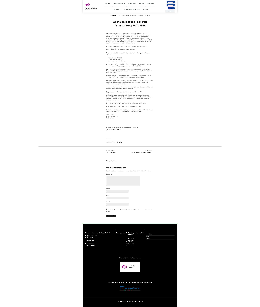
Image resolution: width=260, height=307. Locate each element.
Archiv (119, 15)
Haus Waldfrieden (116, 9)
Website (108, 201)
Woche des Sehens (111, 152)
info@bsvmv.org (90, 240)
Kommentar (109, 174)
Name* (108, 188)
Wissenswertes (132, 3)
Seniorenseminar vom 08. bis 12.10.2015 (142, 152)
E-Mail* (108, 195)
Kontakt (145, 9)
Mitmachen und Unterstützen (132, 9)
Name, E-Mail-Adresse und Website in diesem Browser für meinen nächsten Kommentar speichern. (128, 210)
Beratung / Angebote (119, 3)
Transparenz (150, 3)
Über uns (141, 3)
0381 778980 (90, 245)
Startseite (113, 15)
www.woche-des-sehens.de (114, 129)
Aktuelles (107, 3)
